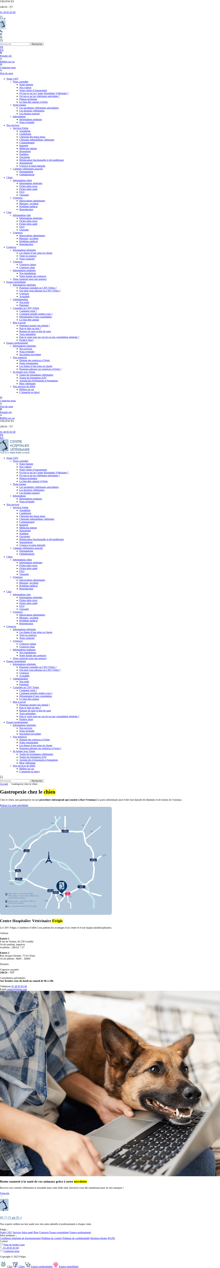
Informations (19, 116)
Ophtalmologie (26, 174)
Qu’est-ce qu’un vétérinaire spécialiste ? (39, 96)
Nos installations (27, 273)
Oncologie (24, 157)
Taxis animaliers (27, 334)
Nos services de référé (24, 386)
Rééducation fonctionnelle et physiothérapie (41, 160)
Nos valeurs (25, 87)
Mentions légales (98, 1238)
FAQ (21, 192)
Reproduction (26, 209)
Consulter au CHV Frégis (26, 308)
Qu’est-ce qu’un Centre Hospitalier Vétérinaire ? (44, 93)
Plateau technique (28, 99)
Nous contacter (27, 258)
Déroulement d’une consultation (35, 316)
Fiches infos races (28, 186)
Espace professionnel (17, 343)
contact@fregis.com (17, 989)
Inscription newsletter (30, 354)
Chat (8, 212)
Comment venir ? (28, 311)
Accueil (4, 784)
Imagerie (23, 145)
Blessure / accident (28, 203)
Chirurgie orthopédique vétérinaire (36, 139)
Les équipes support (29, 113)
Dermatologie (26, 171)
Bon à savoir (19, 322)
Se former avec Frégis (24, 372)
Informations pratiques (30, 119)
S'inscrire (4, 1193)
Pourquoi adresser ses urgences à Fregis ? (40, 369)
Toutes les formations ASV (33, 377)
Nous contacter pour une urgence (30, 279)
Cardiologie (25, 134)
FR (1, 47)
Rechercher (37, 44)
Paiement (24, 305)
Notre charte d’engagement (33, 90)
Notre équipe (19, 105)
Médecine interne (28, 148)
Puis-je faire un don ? (30, 328)
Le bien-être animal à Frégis (33, 102)
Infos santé (27, 1232)
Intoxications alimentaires (32, 200)
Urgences (18, 197)
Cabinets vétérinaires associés (28, 168)
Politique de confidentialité (76, 1238)
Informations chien (22, 180)
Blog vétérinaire (27, 383)
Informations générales (30, 183)
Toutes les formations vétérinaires (36, 374)
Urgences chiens (27, 264)
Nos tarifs (24, 302)
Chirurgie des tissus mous (32, 136)
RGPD (111, 1238)
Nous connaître (20, 81)
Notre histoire (26, 84)
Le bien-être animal (29, 319)
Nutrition (24, 154)
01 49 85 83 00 (7, 12)
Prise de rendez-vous (14, 1244)
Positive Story (26, 340)
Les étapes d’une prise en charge (35, 253)
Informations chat (22, 215)
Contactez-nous (11, 1251)
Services (17, 1232)
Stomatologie (26, 163)
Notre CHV (12, 78)
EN (2, 50)
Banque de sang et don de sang (35, 331)
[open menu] (1, 16)
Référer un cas (26, 389)
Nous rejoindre (26, 122)
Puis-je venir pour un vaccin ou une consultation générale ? (49, 337)
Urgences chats (27, 267)
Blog (35, 1232)
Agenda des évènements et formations (38, 380)
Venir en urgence (28, 255)
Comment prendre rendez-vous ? (36, 314)
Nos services (12, 125)
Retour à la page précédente (14, 805)
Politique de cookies (51, 1238)
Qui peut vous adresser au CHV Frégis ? (40, 290)
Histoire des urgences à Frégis (34, 360)
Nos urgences (20, 357)
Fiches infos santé (28, 189)
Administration (20, 299)
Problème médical (28, 206)
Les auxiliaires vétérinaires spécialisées (39, 107)
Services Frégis (20, 128)
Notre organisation (28, 363)
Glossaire (24, 195)
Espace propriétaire (16, 282)
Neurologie (25, 151)
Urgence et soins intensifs (32, 165)
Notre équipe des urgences (32, 276)
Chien (9, 177)
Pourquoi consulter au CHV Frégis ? (38, 287)
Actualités (24, 296)
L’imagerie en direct (29, 392)
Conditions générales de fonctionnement (20, 1238)
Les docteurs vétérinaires (31, 110)
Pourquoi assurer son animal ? (34, 325)
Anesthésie (24, 131)
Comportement (26, 142)
